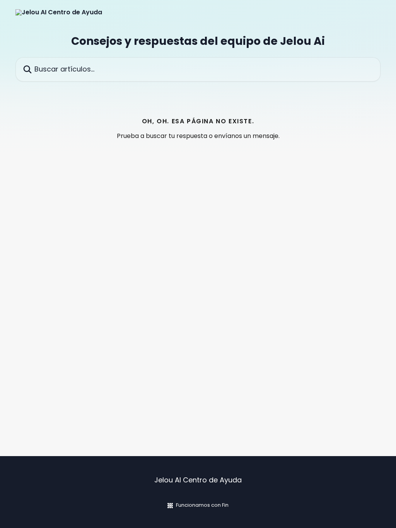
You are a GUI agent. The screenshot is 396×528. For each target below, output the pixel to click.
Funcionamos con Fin (202, 505)
